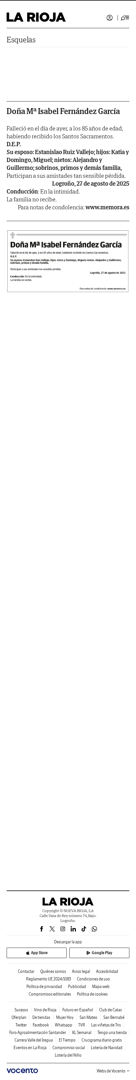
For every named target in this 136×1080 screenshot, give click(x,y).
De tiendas (41, 1017)
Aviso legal (81, 971)
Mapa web (101, 986)
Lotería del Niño (68, 1055)
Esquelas (21, 39)
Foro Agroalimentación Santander (37, 1032)
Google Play (102, 952)
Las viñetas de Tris (106, 1025)
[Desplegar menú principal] (125, 18)
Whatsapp (63, 1025)
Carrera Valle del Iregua (34, 1040)
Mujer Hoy (65, 1017)
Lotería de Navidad (106, 1047)
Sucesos (21, 1009)
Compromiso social (68, 1047)
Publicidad (77, 986)
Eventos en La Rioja (30, 1047)
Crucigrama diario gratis (102, 1040)
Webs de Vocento (111, 1071)
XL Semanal (81, 1032)
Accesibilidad (107, 971)
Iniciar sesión (110, 18)
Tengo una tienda (112, 1032)
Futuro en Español (77, 1009)
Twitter (21, 1025)
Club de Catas (110, 1009)
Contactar (26, 971)
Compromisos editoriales (50, 994)
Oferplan (19, 1017)
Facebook (41, 1025)
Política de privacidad (44, 986)
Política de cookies (92, 994)
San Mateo (88, 1017)
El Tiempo (67, 1040)
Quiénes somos (53, 971)
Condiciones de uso (93, 979)
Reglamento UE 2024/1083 (48, 979)
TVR (81, 1025)
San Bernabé (113, 1017)
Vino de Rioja (45, 1009)
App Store (39, 952)
